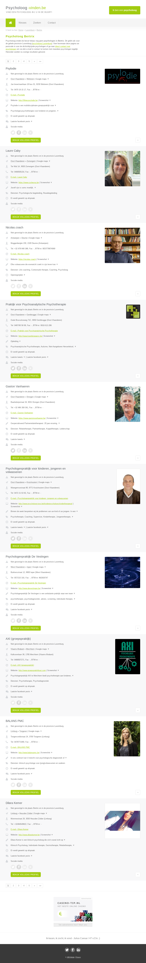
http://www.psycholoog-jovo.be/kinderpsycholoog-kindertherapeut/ (45, 504)
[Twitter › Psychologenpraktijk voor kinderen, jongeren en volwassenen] (13, 538)
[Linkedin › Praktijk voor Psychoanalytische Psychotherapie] (24, 368)
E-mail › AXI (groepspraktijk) (22, 665)
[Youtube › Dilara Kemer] (30, 867)
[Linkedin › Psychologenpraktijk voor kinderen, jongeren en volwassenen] (24, 538)
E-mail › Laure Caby (19, 177)
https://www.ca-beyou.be (29, 182)
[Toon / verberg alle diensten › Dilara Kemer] (45, 845)
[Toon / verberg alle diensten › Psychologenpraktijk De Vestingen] (45, 599)
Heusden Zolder (25, 813)
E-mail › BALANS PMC (20, 747)
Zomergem (31, 161)
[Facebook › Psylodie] (19, 132)
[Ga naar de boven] (137, 140)
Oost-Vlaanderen (18, 79)
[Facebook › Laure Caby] (19, 209)
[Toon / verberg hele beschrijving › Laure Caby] (45, 187)
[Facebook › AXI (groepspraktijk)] (19, 702)
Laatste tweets (18, 357)
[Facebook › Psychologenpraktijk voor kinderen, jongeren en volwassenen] (19, 538)
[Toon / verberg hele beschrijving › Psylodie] (45, 105)
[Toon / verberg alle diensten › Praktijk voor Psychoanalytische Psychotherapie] (45, 346)
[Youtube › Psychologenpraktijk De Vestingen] (30, 620)
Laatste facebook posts (22, 121)
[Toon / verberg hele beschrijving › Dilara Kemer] (45, 840)
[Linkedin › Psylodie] (24, 132)
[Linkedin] (78, 950)
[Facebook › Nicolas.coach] (19, 286)
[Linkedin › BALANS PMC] (24, 785)
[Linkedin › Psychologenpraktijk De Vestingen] (24, 620)
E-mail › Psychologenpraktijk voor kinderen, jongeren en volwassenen (39, 498)
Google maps (42, 79)
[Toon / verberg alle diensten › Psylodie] (45, 111)
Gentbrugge (31, 315)
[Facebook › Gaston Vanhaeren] (19, 450)
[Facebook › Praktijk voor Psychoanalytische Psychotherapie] (19, 368)
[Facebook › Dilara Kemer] (19, 867)
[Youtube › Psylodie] (30, 132)
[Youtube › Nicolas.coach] (30, 286)
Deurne (24, 238)
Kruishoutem (32, 482)
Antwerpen (15, 238)
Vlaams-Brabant (17, 649)
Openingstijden (18, 275)
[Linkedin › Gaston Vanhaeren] (24, 450)
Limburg (14, 731)
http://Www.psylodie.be (28, 100)
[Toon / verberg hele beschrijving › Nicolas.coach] (45, 264)
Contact (52, 23)
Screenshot (45, 100)
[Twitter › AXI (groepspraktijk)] (13, 702)
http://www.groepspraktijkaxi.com (32, 670)
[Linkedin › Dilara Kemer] (24, 867)
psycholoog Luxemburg (42, 43)
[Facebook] (72, 950)
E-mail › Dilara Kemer (19, 829)
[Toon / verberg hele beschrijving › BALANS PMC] (45, 758)
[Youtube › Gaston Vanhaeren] (30, 450)
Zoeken (37, 23)
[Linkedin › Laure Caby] (24, 209)
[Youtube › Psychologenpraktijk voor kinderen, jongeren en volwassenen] (30, 538)
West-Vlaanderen (18, 567)
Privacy (78, 957)
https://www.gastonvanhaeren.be (32, 418)
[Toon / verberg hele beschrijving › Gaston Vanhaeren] (45, 423)
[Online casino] (75, 898)
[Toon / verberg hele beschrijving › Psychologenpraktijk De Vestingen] (45, 593)
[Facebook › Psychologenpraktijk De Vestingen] (19, 620)
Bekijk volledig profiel (26, 140)
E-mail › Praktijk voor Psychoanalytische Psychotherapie (34, 331)
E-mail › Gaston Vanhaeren (22, 413)
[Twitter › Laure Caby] (13, 209)
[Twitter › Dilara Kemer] (13, 867)
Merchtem (30, 649)
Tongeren (23, 731)
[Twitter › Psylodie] (13, 132)
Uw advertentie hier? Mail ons (73, 925)
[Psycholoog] (10, 23)
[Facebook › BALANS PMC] (19, 785)
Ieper (29, 567)
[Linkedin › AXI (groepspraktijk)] (24, 702)
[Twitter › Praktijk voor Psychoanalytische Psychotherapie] (13, 368)
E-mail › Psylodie (18, 95)
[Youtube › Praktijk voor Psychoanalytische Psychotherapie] (30, 368)
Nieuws (22, 23)
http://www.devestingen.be (29, 588)
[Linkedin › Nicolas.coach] (24, 286)
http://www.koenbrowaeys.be (30, 336)
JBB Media (70, 957)
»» (40, 61)
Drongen (30, 397)
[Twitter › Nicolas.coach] (13, 286)
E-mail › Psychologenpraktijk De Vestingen (28, 583)
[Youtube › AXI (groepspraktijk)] (30, 702)
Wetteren (30, 79)
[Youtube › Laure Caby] (30, 209)
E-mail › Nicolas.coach (20, 254)
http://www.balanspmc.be (29, 753)
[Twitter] (67, 950)
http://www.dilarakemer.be (29, 835)
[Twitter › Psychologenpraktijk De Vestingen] (13, 620)
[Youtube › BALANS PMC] (30, 785)
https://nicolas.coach (27, 259)
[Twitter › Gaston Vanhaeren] (13, 450)
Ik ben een (125, 10)
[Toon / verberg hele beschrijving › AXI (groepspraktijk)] (45, 675)
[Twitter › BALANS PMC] (13, 785)
